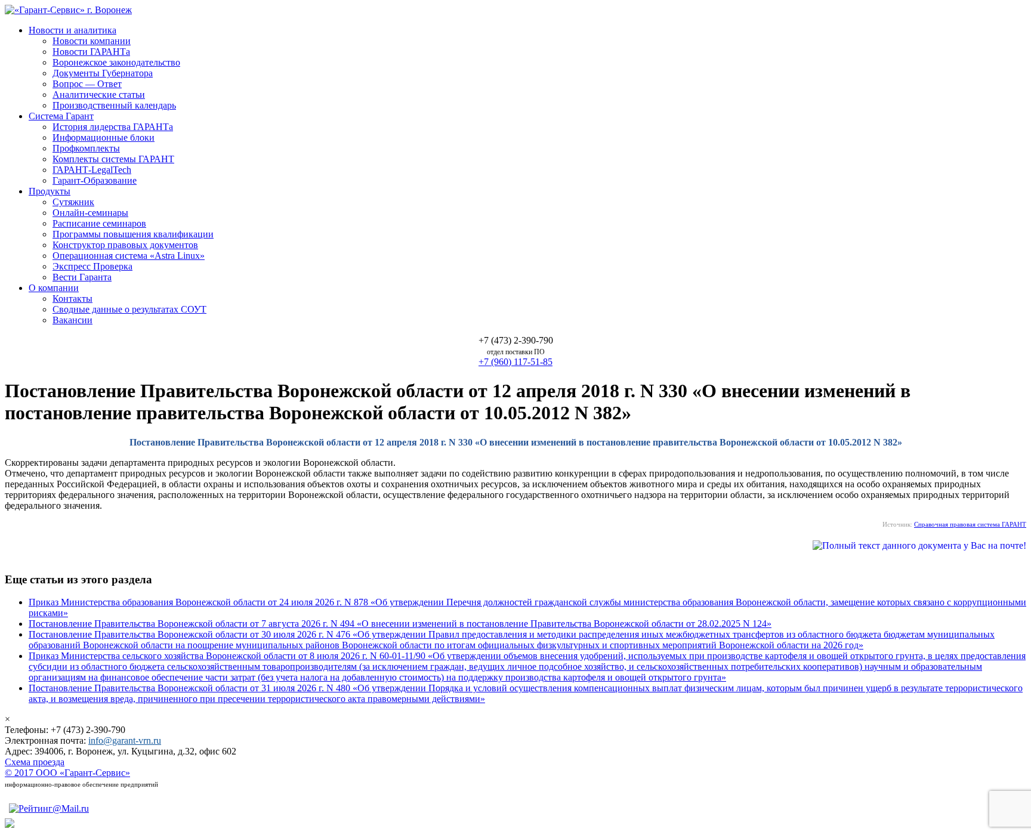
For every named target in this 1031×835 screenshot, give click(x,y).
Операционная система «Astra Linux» (129, 255)
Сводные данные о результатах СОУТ (129, 309)
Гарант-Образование (95, 180)
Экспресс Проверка (92, 266)
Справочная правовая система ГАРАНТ (970, 524)
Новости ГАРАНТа (91, 52)
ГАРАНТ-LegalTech (92, 170)
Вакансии (72, 320)
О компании (54, 288)
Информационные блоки (104, 137)
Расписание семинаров (99, 223)
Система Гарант (61, 116)
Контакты (72, 298)
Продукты (49, 191)
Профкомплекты (86, 148)
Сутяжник (73, 202)
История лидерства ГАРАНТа (113, 127)
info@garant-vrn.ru (124, 740)
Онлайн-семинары (90, 213)
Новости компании (92, 41)
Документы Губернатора (103, 73)
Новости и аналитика (72, 30)
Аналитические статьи (99, 94)
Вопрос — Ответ (87, 84)
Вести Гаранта (82, 277)
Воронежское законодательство (116, 62)
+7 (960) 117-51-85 (515, 362)
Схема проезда (34, 762)
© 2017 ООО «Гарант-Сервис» (67, 773)
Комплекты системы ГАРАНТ (113, 159)
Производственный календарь (114, 105)
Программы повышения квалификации (133, 234)
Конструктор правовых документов (125, 245)
